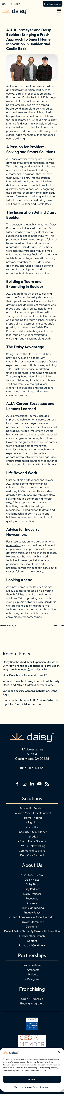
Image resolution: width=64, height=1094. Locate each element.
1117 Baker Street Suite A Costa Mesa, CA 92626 (32, 754)
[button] (59, 1052)
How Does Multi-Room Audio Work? (25, 675)
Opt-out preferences (23, 1087)
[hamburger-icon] (58, 11)
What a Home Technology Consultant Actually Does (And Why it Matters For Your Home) (31, 683)
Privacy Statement (40, 1087)
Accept (32, 1079)
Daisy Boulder (14, 590)
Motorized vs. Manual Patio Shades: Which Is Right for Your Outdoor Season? (30, 702)
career (40, 541)
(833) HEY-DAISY (11, 3)
